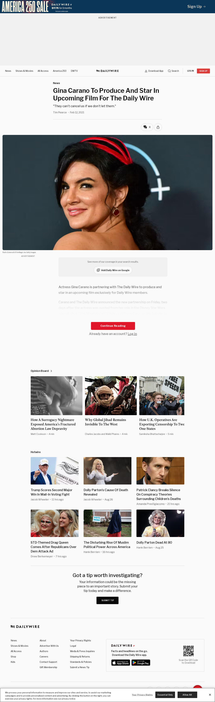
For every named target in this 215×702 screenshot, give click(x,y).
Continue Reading (113, 325)
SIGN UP (203, 71)
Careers (44, 656)
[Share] (158, 127)
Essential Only (165, 694)
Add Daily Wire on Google (115, 270)
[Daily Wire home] (107, 71)
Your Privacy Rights (80, 640)
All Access (43, 71)
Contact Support (48, 662)
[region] (107, 695)
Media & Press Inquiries (82, 651)
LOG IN (190, 71)
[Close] (210, 694)
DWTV (74, 71)
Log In (132, 334)
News (8, 71)
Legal (73, 645)
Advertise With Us (49, 645)
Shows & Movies (24, 71)
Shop (13, 656)
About (43, 640)
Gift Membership (48, 667)
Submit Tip (108, 600)
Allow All (187, 694)
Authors (44, 651)
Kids (13, 662)
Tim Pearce (60, 112)
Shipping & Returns (80, 656)
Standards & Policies (81, 662)
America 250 (59, 71)
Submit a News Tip (79, 667)
